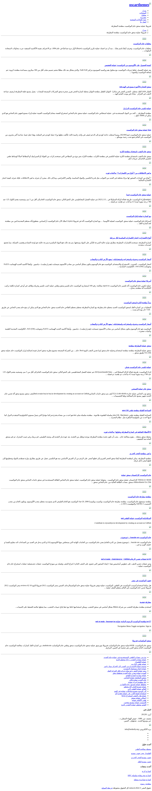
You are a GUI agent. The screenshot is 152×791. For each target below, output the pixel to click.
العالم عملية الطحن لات (137, 689)
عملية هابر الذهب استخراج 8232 (134, 696)
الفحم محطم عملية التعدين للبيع (133, 705)
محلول (143, 15)
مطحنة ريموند (145, 784)
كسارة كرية (146, 771)
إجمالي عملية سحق (138, 698)
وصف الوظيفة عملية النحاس (135, 678)
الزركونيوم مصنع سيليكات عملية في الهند (130, 691)
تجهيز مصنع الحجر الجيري (141, 758)
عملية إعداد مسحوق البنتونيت (134, 669)
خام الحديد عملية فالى (137, 680)
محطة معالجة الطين (143, 749)
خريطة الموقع (107, 788)
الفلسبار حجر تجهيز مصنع (141, 753)
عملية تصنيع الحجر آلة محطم (135, 687)
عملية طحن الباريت (138, 664)
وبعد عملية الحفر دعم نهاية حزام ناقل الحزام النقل (126, 671)
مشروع (143, 17)
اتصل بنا (143, 22)
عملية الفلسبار (140, 662)
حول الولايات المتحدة (138, 20)
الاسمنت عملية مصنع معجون (135, 703)
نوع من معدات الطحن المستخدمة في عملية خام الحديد (125, 657)
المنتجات (142, 13)
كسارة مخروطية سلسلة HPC (139, 775)
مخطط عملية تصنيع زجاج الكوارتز (133, 684)
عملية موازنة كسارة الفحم (136, 675)
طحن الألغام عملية (139, 700)
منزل (144, 11)
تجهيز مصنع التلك (144, 762)
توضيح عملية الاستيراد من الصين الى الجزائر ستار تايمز (125, 666)
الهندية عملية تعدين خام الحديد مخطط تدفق (129, 673)
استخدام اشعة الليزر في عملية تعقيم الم (130, 693)
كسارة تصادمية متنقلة (142, 780)
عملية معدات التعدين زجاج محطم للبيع (131, 660)
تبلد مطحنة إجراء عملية (137, 682)
